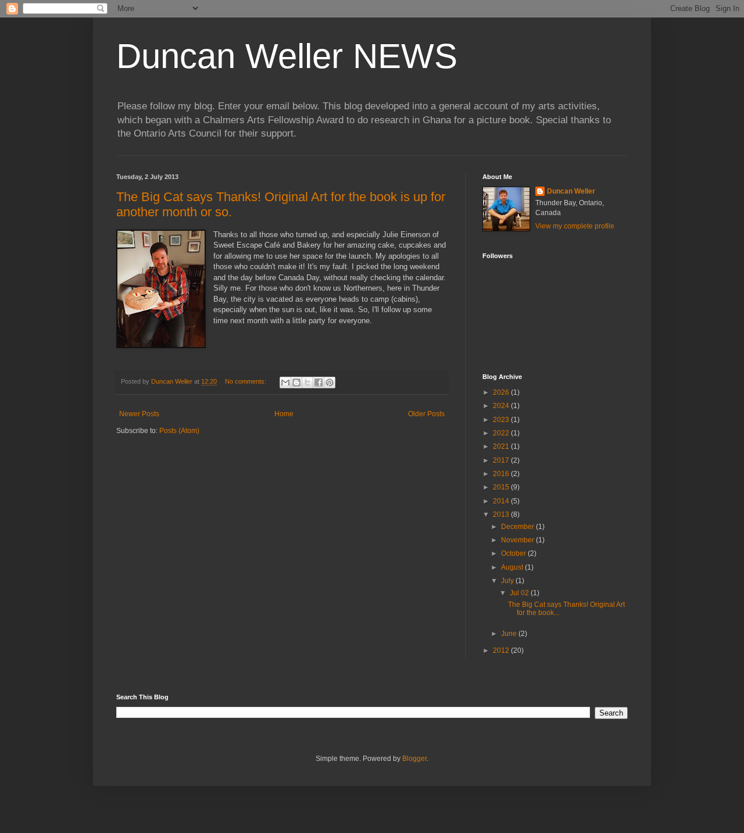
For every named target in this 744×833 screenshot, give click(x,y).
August (513, 567)
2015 (502, 487)
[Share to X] (307, 382)
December (518, 527)
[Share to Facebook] (318, 382)
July (508, 581)
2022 (502, 433)
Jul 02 (520, 593)
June (509, 634)
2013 (502, 514)
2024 (502, 406)
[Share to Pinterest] (329, 382)
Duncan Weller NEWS (286, 56)
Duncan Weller (571, 191)
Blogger (414, 759)
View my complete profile (574, 226)
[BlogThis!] (296, 382)
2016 (502, 474)
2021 (502, 446)
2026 (502, 392)
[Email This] (285, 382)
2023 (502, 420)
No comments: (246, 381)
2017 (502, 460)
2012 (502, 650)
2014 (502, 501)
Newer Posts (139, 414)
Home (284, 414)
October (514, 553)
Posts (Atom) (179, 431)
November (518, 540)
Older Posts (426, 414)
